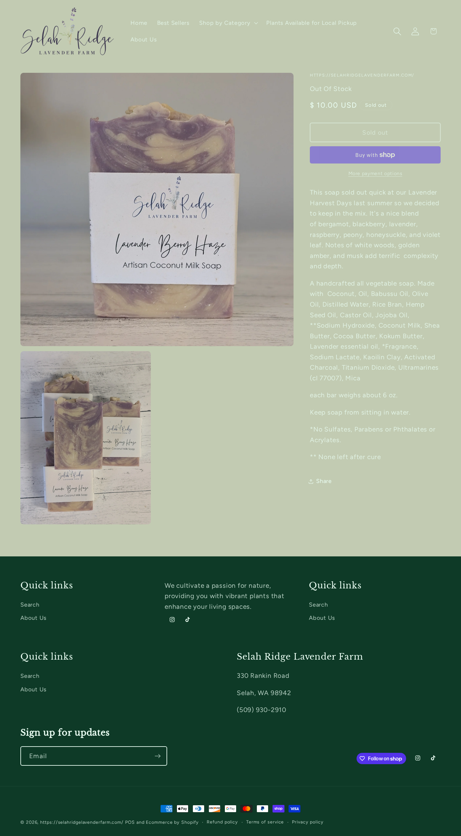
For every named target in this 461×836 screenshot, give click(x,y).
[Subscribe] (158, 756)
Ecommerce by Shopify (172, 822)
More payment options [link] (375, 173)
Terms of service (265, 822)
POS (130, 822)
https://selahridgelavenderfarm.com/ (82, 822)
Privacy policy (308, 822)
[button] (228, 22)
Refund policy (222, 822)
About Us (33, 617)
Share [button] (324, 481)
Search (30, 604)
